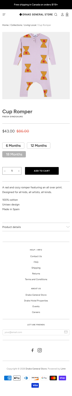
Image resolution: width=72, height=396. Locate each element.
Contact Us (36, 256)
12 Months (39, 145)
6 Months (13, 145)
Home (5, 25)
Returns (36, 273)
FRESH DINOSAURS (12, 116)
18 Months (14, 154)
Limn (63, 368)
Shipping (36, 268)
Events (36, 306)
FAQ (36, 262)
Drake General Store (36, 295)
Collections (16, 25)
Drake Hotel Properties (36, 300)
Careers (36, 312)
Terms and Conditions (36, 279)
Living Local (30, 25)
